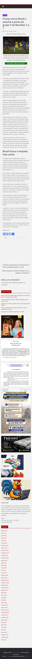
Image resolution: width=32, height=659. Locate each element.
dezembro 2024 (5, 580)
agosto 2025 (4, 560)
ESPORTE (5, 15)
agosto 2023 (4, 620)
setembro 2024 (5, 587)
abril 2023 (3, 630)
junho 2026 (4, 535)
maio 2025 (3, 568)
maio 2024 (3, 597)
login (14, 282)
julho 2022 (3, 639)
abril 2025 (3, 570)
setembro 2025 (5, 558)
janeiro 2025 (4, 577)
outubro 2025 (4, 555)
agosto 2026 (4, 530)
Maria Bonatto (13, 31)
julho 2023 (3, 622)
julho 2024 (3, 592)
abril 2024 (3, 600)
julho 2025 (3, 563)
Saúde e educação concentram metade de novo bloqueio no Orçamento (15, 272)
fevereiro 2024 (4, 605)
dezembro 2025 (5, 550)
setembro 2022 (5, 637)
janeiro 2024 (4, 607)
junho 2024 (4, 595)
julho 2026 (3, 533)
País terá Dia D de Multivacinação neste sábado (12, 311)
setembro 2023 (5, 617)
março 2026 (4, 543)
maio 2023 (3, 627)
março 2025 (4, 572)
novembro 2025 (5, 553)
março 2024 (4, 602)
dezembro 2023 (5, 610)
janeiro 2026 (4, 548)
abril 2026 (3, 540)
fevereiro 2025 (4, 575)
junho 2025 (4, 565)
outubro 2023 (4, 615)
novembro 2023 (5, 612)
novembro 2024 (5, 582)
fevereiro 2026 (4, 545)
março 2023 (4, 632)
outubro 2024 (4, 585)
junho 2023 (4, 625)
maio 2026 (3, 538)
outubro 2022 (4, 634)
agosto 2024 (4, 590)
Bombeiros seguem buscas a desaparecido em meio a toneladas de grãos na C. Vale (16, 266)
